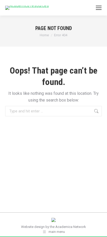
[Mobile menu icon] (99, 8)
